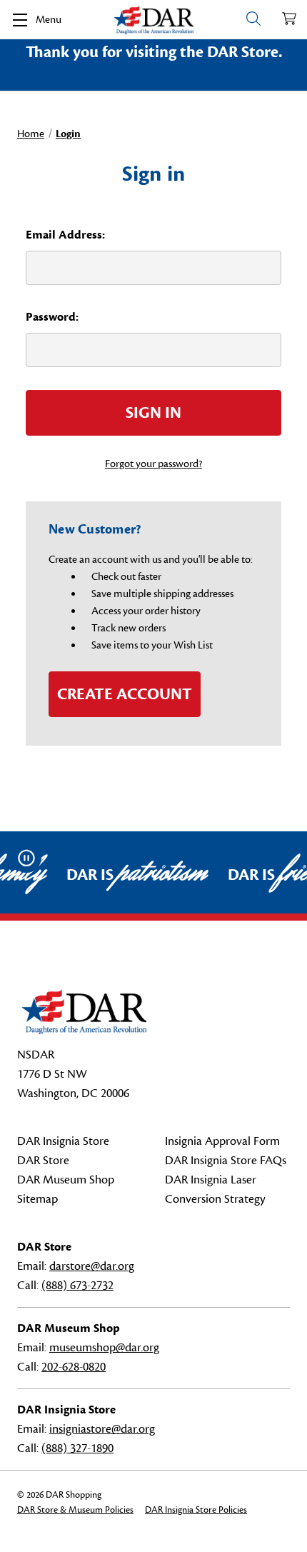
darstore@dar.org (91, 1266)
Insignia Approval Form (222, 1141)
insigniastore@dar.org (102, 1429)
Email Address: (65, 235)
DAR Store (43, 1160)
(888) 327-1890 (77, 1448)
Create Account (124, 694)
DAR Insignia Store (63, 1141)
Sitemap (37, 1199)
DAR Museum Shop (65, 1180)
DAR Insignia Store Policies (196, 1510)
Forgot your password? (153, 464)
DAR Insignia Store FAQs (225, 1160)
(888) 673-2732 (77, 1285)
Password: (52, 317)
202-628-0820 (73, 1367)
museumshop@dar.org (104, 1348)
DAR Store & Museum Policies (75, 1510)
